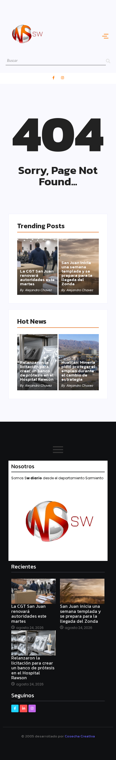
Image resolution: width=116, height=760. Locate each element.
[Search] (108, 60)
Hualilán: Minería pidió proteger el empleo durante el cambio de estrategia (78, 370)
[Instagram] (62, 77)
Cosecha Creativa (80, 736)
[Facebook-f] (53, 77)
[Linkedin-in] (23, 708)
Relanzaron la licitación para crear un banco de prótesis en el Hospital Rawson (36, 370)
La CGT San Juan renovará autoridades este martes (37, 277)
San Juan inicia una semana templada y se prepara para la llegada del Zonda (76, 273)
